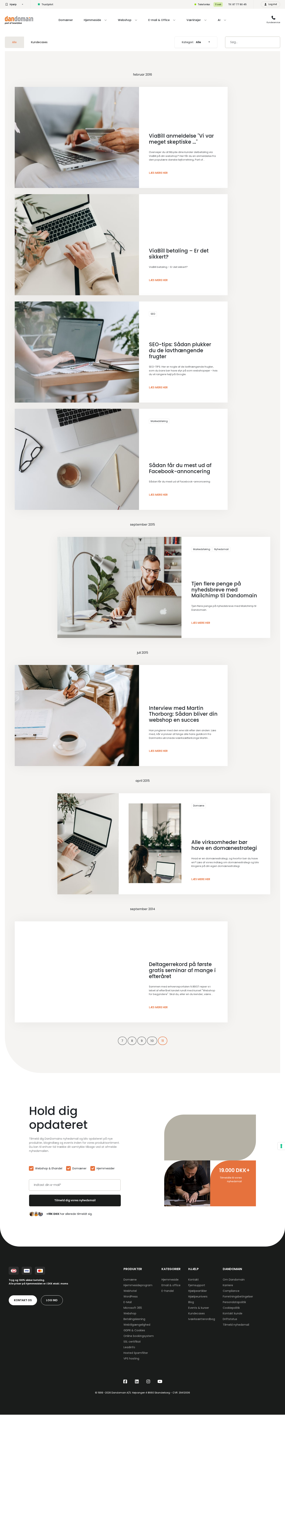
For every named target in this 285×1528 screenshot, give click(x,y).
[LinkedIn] (137, 1381)
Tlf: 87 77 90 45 (237, 4)
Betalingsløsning (134, 1319)
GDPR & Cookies (134, 1330)
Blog (191, 1302)
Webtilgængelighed (137, 1325)
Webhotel (130, 1291)
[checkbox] (75, 1169)
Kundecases (39, 42)
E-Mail (128, 1302)
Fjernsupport (196, 1285)
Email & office (171, 1285)
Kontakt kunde (232, 1313)
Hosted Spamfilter (136, 1353)
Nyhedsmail (221, 549)
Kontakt (193, 1280)
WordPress (131, 1296)
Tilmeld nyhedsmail (236, 1325)
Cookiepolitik (231, 1308)
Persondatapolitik (234, 1302)
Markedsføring (159, 421)
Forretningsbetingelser (238, 1296)
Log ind (52, 1300)
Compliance (231, 1291)
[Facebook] (125, 1381)
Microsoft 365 (133, 1308)
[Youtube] (160, 1381)
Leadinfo (129, 1347)
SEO (153, 313)
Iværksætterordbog (201, 1319)
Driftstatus (230, 1319)
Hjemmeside (170, 1280)
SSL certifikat (132, 1342)
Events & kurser (198, 1308)
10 (152, 1041)
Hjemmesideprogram (138, 1285)
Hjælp (13, 4)
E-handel (168, 1291)
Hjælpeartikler (197, 1291)
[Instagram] (148, 1381)
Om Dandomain (234, 1280)
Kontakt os (23, 1300)
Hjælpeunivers (197, 1296)
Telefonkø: (204, 4)
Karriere (228, 1285)
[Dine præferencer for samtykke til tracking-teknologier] (281, 1146)
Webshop (130, 1313)
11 (163, 1041)
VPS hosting (131, 1358)
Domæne (198, 805)
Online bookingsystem (139, 1336)
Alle (14, 42)
